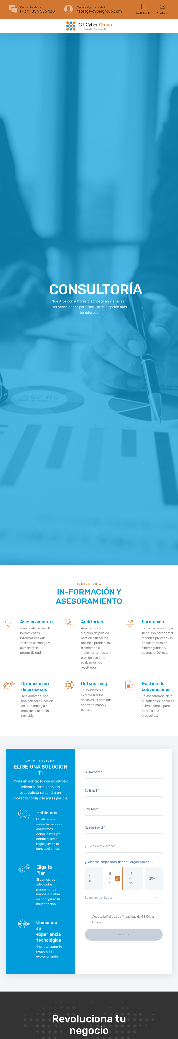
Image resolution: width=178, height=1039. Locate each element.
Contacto (163, 13)
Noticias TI (143, 13)
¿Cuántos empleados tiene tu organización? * (119, 862)
